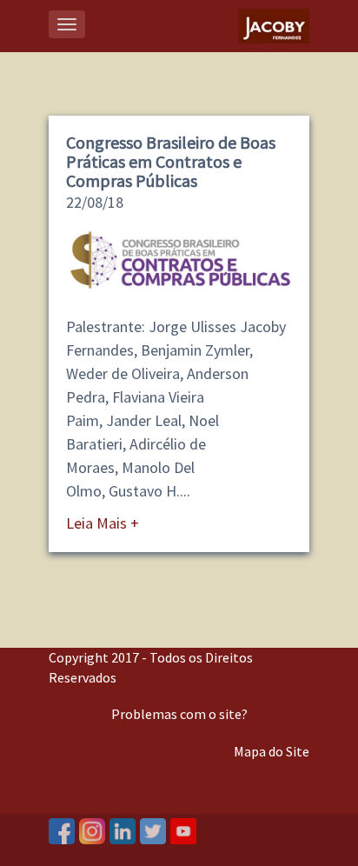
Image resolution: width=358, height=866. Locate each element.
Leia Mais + (102, 523)
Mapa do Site (271, 751)
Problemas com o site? (179, 714)
